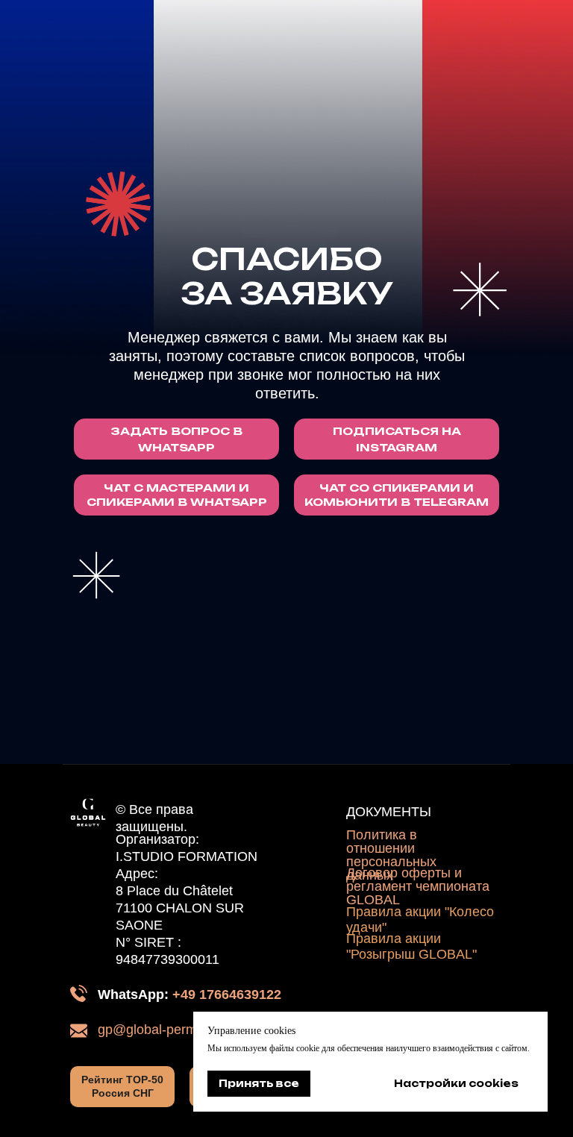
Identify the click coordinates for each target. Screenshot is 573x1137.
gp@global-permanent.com (179, 1029)
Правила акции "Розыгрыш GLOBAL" (411, 946)
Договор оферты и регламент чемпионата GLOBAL (417, 886)
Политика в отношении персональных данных (391, 855)
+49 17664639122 (226, 994)
